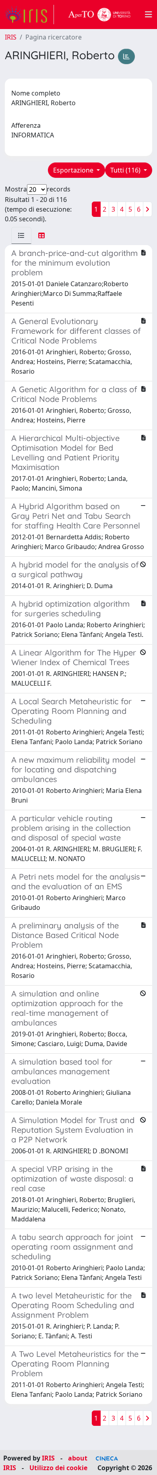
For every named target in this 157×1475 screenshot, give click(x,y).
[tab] (21, 235)
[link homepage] (29, 14)
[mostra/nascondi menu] (148, 14)
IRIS (11, 37)
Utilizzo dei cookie (58, 1467)
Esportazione (74, 170)
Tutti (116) (126, 170)
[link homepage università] (99, 14)
